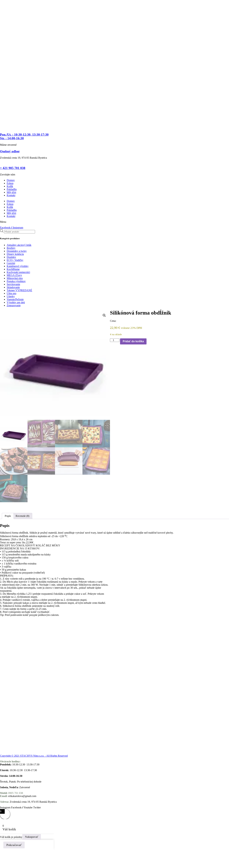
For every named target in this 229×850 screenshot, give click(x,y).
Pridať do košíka (133, 341)
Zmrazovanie (14, 305)
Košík (10, 186)
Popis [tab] (8, 515)
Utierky (11, 296)
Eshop (10, 183)
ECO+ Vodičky (15, 260)
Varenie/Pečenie (15, 299)
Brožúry (11, 248)
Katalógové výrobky (17, 266)
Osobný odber (10, 151)
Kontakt (11, 195)
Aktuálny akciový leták (19, 245)
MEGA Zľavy (14, 275)
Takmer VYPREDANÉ (19, 290)
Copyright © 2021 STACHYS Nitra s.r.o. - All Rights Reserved (34, 755)
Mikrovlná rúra (15, 278)
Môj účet (11, 192)
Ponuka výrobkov (16, 281)
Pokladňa (12, 189)
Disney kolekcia (15, 254)
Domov (11, 180)
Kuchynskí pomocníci (18, 272)
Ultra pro (11, 293)
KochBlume (13, 269)
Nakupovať (31, 836)
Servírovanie (13, 284)
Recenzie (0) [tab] (22, 515)
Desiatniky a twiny (17, 251)
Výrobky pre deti (16, 302)
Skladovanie (13, 287)
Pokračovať (14, 845)
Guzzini (11, 263)
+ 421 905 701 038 (12, 168)
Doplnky (11, 257)
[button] (104, 315)
